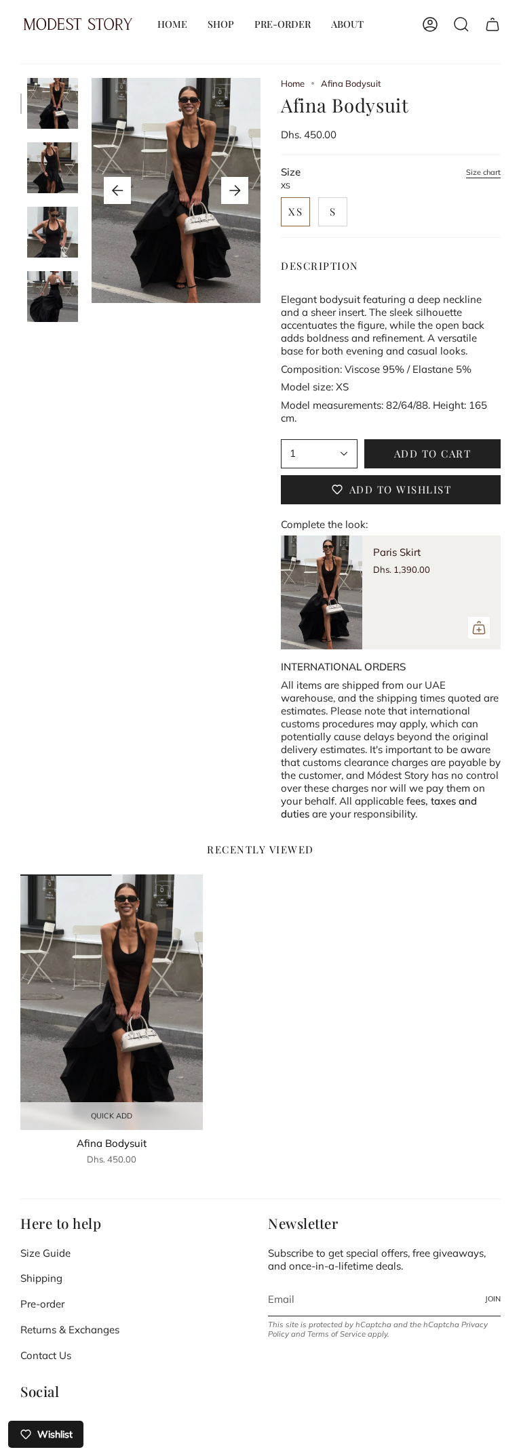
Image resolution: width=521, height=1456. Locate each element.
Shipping (41, 1278)
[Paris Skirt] (321, 592)
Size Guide (45, 1253)
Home (293, 83)
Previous (117, 190)
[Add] (479, 628)
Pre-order (42, 1303)
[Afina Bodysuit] (111, 1002)
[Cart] (492, 24)
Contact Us (45, 1355)
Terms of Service (336, 1334)
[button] (220, 24)
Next (234, 190)
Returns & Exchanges (69, 1329)
